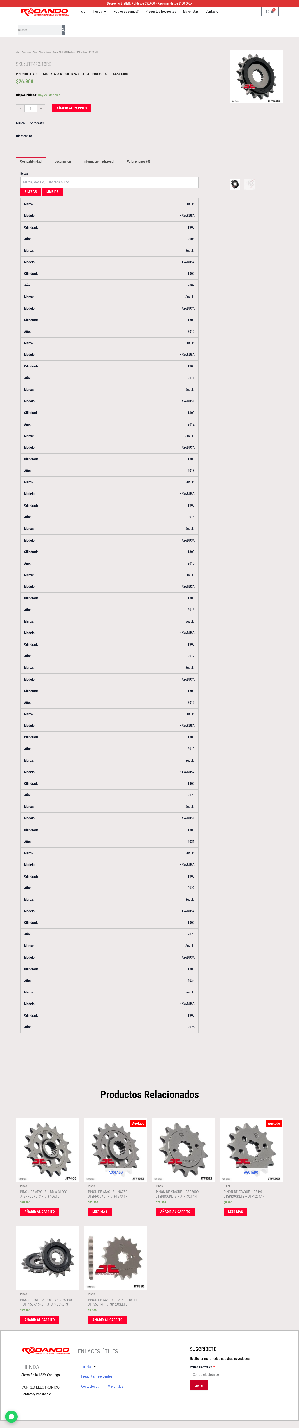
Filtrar (31, 192)
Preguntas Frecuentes (96, 1376)
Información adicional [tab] (99, 161)
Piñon (35, 52)
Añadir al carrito (72, 108)
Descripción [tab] (63, 161)
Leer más (99, 1212)
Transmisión (26, 52)
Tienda (86, 1366)
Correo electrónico (201, 1367)
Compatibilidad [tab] (31, 161)
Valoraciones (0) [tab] (138, 161)
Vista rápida (47, 1178)
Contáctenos (90, 1386)
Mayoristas (115, 1386)
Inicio (18, 52)
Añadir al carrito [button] (40, 1212)
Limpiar (52, 192)
